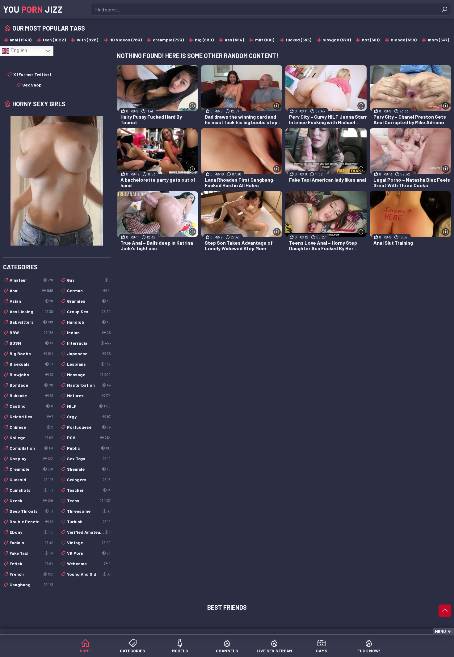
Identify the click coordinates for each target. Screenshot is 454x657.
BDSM (31, 343)
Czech (31, 500)
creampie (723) (168, 39)
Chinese (31, 427)
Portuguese (89, 427)
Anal (31, 290)
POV (89, 437)
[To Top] (445, 610)
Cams (321, 650)
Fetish (31, 563)
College (31, 437)
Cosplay (31, 458)
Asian (31, 301)
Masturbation (89, 385)
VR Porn (89, 553)
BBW (31, 332)
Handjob (89, 322)
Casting (31, 406)
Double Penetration (31, 521)
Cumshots (31, 490)
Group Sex (89, 311)
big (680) (204, 39)
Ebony (31, 532)
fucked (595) (298, 39)
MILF (89, 406)
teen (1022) (54, 39)
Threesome (89, 511)
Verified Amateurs (89, 532)
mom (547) (438, 39)
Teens (89, 500)
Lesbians (89, 364)
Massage (89, 374)
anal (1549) (21, 39)
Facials (31, 542)
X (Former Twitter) (32, 74)
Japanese (89, 353)
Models (180, 650)
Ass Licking (31, 311)
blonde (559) (404, 39)
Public (89, 448)
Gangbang (31, 584)
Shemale (89, 469)
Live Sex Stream (274, 650)
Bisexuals (31, 364)
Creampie (31, 469)
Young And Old (89, 574)
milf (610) (264, 39)
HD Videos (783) (125, 39)
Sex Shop (32, 84)
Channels (227, 650)
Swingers (89, 479)
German (89, 290)
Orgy (89, 416)
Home (85, 650)
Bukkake (31, 395)
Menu (440, 631)
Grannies (89, 301)
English (18, 50)
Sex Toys (89, 458)
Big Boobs (31, 353)
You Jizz (32, 9)
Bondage (31, 385)
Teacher (89, 490)
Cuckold (31, 479)
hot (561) (371, 39)
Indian (89, 332)
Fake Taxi (31, 553)
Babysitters (31, 322)
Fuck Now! (368, 650)
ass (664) (234, 39)
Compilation (31, 448)
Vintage (89, 542)
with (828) (87, 39)
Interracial (89, 343)
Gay (89, 280)
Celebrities (31, 416)
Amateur (31, 280)
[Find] (444, 9)
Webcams (89, 563)
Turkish (89, 521)
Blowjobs (31, 374)
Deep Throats (31, 511)
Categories (132, 650)
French (31, 574)
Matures (89, 395)
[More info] (192, 106)
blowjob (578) (336, 39)
